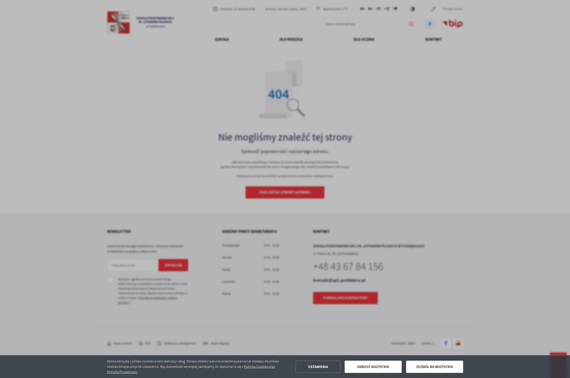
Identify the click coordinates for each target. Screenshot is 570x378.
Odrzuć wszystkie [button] (373, 366)
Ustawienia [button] (318, 366)
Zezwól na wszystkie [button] (434, 366)
